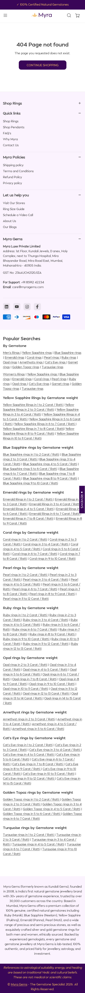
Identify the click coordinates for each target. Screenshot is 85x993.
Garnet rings (60, 384)
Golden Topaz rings (25, 367)
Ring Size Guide (14, 209)
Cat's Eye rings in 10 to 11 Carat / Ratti (48, 774)
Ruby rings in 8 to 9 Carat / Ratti (52, 634)
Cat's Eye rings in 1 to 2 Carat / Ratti (28, 745)
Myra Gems (19, 984)
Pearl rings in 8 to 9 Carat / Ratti (52, 594)
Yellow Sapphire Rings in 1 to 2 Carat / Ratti (33, 405)
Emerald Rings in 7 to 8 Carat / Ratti (28, 518)
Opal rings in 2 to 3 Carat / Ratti (25, 665)
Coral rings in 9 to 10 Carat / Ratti (52, 558)
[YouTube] (16, 306)
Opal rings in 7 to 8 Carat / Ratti (34, 679)
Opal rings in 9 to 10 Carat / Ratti (52, 684)
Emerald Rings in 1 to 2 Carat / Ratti (28, 499)
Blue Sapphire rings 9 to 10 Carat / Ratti (30, 483)
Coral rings (34, 357)
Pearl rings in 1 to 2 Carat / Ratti (25, 575)
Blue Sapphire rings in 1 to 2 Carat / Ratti (31, 454)
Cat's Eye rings (55, 362)
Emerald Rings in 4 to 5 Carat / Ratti (28, 509)
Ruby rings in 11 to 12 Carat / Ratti (45, 644)
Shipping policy (13, 165)
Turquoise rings (52, 367)
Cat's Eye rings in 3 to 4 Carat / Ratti (55, 750)
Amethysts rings (31, 362)
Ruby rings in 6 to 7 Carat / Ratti (34, 629)
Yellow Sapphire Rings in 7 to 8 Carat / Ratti (33, 429)
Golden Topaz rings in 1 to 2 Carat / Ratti (31, 799)
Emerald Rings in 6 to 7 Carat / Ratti (54, 514)
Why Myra (10, 139)
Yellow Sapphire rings (37, 353)
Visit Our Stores (14, 203)
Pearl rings (52, 357)
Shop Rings (10, 121)
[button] (77, 15)
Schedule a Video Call (18, 215)
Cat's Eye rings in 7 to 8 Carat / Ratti (38, 764)
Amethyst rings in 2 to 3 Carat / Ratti (29, 719)
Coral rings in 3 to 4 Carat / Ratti (46, 544)
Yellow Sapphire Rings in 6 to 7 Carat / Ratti (45, 424)
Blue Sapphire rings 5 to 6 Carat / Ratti (30, 469)
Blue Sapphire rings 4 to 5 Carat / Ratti (50, 464)
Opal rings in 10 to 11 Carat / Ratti (25, 689)
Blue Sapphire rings (67, 353)
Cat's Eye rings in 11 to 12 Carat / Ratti (29, 778)
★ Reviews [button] (82, 499)
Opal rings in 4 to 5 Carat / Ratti (45, 669)
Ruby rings (68, 357)
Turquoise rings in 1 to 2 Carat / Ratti (29, 835)
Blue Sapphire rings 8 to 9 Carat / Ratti (50, 478)
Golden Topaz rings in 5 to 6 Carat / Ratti (32, 814)
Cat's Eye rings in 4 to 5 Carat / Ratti (29, 754)
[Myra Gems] (41, 15)
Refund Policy (12, 177)
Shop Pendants (13, 127)
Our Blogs (10, 227)
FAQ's (7, 133)
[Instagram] (27, 306)
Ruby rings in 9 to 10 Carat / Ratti (26, 639)
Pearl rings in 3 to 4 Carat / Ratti (45, 579)
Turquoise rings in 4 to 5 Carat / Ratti (38, 844)
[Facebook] (37, 306)
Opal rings (10, 362)
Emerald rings (14, 357)
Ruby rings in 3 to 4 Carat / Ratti (45, 620)
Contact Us (11, 145)
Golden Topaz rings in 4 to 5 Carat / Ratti (51, 809)
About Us (9, 221)
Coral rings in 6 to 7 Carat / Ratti (34, 554)
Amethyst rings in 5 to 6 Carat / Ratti (38, 729)
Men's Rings (11, 353)
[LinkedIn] (6, 306)
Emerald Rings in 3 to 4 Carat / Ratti (55, 504)
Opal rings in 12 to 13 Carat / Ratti (46, 693)
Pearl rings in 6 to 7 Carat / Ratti (34, 589)
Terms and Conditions (18, 171)
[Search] (69, 15)
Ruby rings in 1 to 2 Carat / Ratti (25, 615)
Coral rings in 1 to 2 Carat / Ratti (25, 539)
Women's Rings (14, 374)
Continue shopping (43, 65)
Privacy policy (12, 183)
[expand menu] (5, 15)
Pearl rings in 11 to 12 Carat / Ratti (26, 599)
